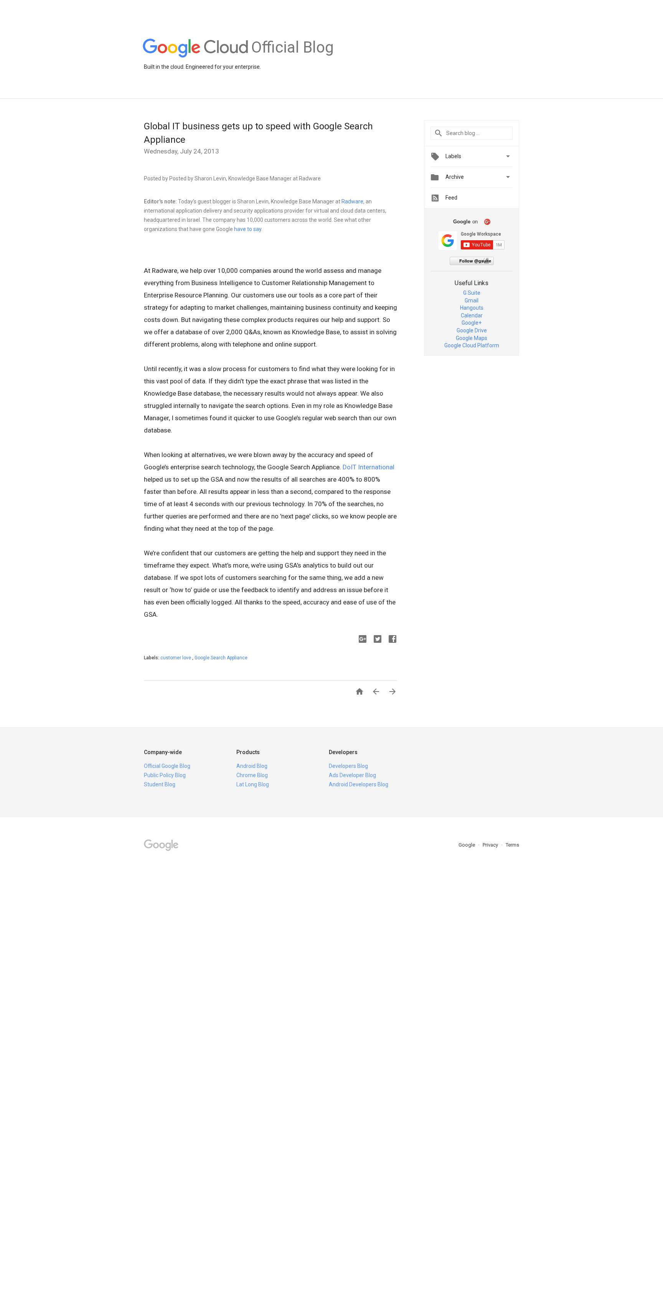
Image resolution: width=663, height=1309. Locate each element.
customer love (176, 657)
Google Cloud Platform (471, 345)
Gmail (471, 300)
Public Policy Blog (165, 775)
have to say (247, 229)
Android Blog (251, 766)
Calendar (472, 315)
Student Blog (159, 784)
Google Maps (471, 338)
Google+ (472, 323)
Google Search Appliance (221, 657)
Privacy (491, 845)
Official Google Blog (167, 766)
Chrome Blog (252, 775)
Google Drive (472, 330)
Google (467, 845)
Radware (352, 201)
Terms (512, 845)
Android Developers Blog (358, 784)
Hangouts (471, 308)
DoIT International (368, 467)
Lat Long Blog (252, 784)
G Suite (471, 293)
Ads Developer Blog (352, 775)
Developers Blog (348, 766)
